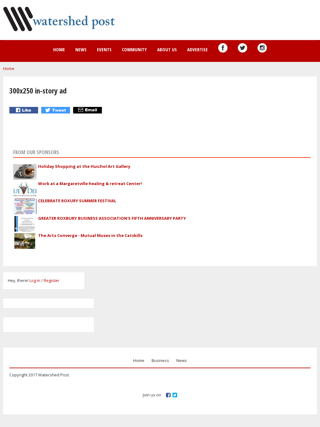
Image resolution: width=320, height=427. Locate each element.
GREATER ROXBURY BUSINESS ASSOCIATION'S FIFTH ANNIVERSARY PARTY (112, 218)
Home (59, 49)
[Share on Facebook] (24, 110)
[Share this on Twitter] (56, 110)
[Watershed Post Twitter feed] (242, 48)
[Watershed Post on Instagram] (262, 48)
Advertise (197, 49)
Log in (34, 280)
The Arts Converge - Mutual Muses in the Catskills (90, 235)
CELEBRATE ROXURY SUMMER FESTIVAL (77, 200)
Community (134, 49)
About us (167, 49)
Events (104, 49)
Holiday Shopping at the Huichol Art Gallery (84, 166)
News (81, 49)
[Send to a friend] (88, 110)
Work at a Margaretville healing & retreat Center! (90, 183)
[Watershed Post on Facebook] (222, 48)
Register (51, 280)
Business (160, 360)
